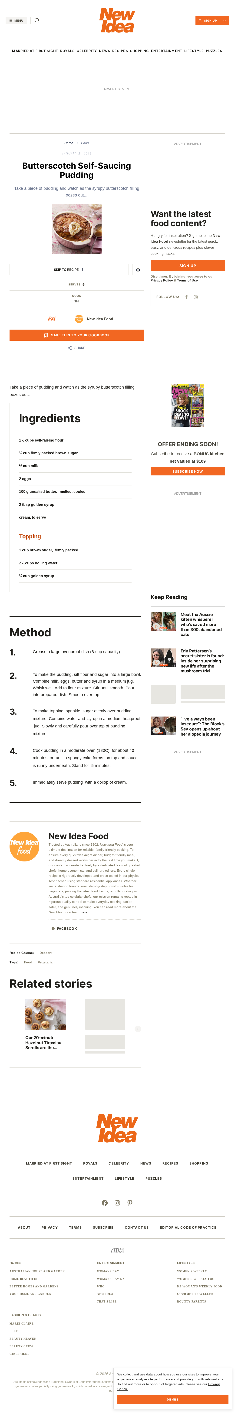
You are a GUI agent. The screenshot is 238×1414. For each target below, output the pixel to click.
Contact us (137, 1227)
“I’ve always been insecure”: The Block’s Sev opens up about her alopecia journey (203, 726)
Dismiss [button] (172, 1399)
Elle (14, 1331)
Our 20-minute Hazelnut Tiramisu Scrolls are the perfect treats (43, 1042)
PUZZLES (214, 51)
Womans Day (108, 1271)
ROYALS (67, 51)
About (24, 1227)
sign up (187, 265)
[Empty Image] (163, 694)
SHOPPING (139, 51)
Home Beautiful (24, 1279)
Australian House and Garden (37, 1271)
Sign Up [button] (210, 20)
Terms (75, 1227)
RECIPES (120, 51)
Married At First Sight (35, 51)
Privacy (50, 1227)
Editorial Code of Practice (188, 1227)
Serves (74, 284)
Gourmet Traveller (195, 1294)
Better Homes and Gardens (34, 1286)
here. (84, 912)
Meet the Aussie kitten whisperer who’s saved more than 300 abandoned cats (201, 624)
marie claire (22, 1323)
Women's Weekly (192, 1271)
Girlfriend (20, 1353)
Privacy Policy (162, 280)
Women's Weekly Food (197, 1279)
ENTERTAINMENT (166, 51)
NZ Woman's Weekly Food (199, 1286)
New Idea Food (100, 319)
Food (85, 143)
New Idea (105, 1294)
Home (68, 143)
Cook (76, 296)
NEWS (104, 51)
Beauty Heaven (23, 1338)
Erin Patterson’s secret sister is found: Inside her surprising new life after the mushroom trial (202, 660)
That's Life (107, 1301)
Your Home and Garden (30, 1294)
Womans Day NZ (110, 1279)
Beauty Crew (21, 1346)
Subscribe (103, 1227)
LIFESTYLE (194, 51)
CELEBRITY (87, 51)
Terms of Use (187, 280)
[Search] (37, 20)
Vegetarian (46, 962)
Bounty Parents (191, 1301)
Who (101, 1286)
